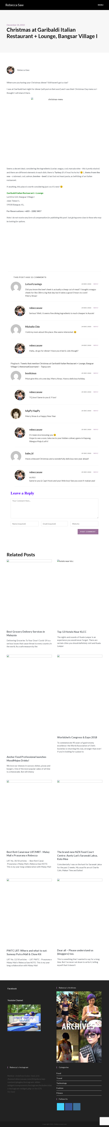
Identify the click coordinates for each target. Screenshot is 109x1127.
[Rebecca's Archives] (79, 1026)
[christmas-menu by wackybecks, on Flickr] (54, 130)
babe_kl (29, 453)
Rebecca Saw (14, 5)
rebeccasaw (35, 307)
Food (58, 1073)
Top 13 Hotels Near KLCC (71, 631)
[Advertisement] (54, 246)
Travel (59, 1078)
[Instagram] (76, 1106)
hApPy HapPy (32, 410)
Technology (61, 1083)
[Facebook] (68, 1106)
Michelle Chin (32, 326)
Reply (96, 284)
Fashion (59, 1088)
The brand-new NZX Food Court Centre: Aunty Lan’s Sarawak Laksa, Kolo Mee (77, 855)
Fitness (59, 1093)
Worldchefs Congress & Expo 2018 (77, 737)
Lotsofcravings (33, 284)
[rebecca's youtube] (24, 1017)
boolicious (30, 373)
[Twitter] (60, 1106)
